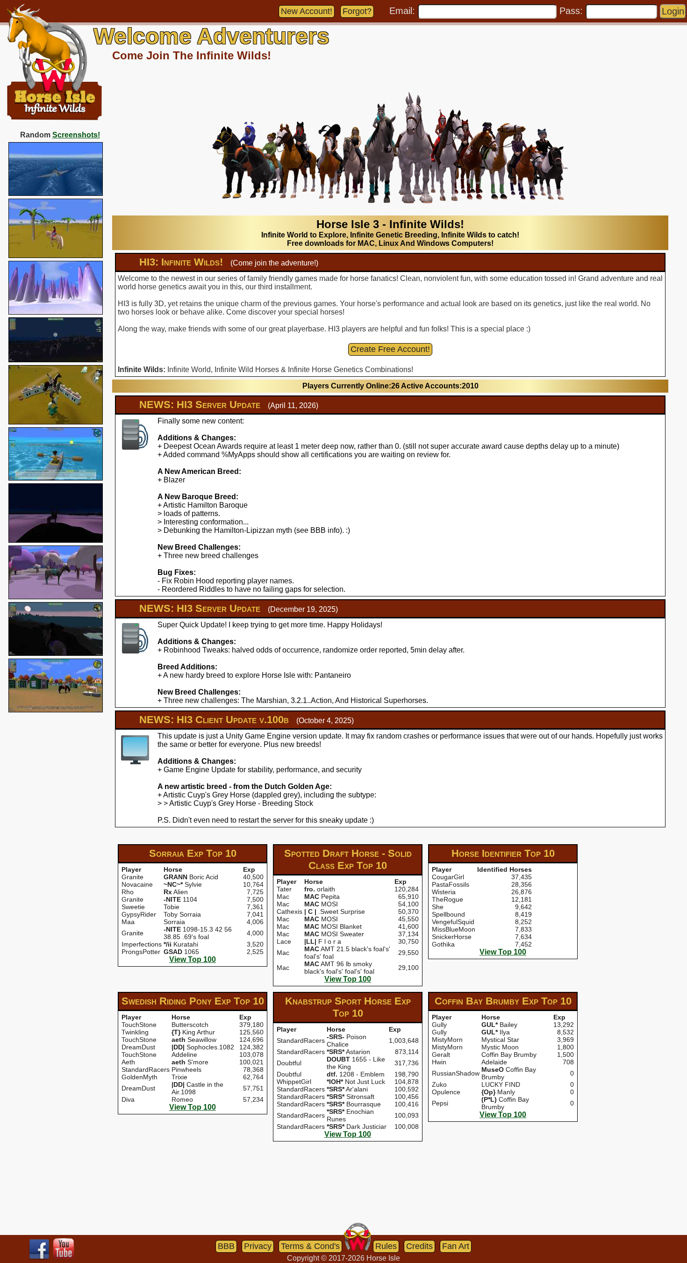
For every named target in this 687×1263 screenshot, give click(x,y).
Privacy (258, 1246)
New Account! (306, 11)
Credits (419, 1246)
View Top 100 (192, 959)
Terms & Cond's (310, 1246)
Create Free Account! (390, 349)
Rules (386, 1246)
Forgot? (357, 11)
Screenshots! (76, 135)
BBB (226, 1246)
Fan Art (455, 1246)
